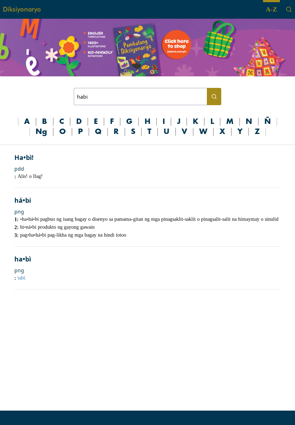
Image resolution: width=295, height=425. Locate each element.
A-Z (271, 9)
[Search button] (214, 96)
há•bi (22, 200)
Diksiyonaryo (22, 9)
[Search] (289, 9)
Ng (41, 132)
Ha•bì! (23, 157)
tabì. (22, 278)
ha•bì (22, 259)
